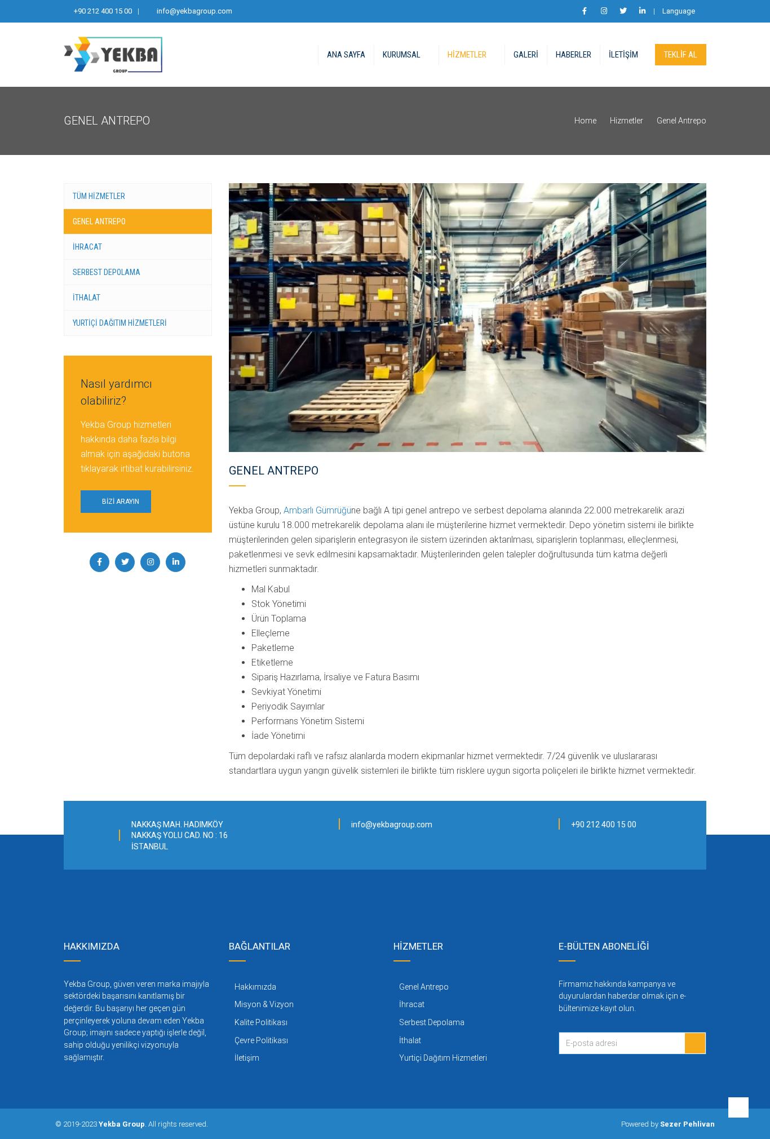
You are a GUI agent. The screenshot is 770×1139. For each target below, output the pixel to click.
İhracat (87, 246)
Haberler (573, 55)
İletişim (623, 55)
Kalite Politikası (260, 1022)
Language (678, 11)
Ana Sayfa (346, 55)
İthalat (86, 297)
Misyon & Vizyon (264, 1004)
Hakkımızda (255, 986)
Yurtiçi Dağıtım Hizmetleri (120, 322)
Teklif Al (680, 55)
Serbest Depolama (106, 272)
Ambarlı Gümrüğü (317, 510)
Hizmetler (467, 55)
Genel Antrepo (99, 221)
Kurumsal (402, 55)
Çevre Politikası (261, 1040)
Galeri (526, 55)
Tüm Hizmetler (99, 196)
